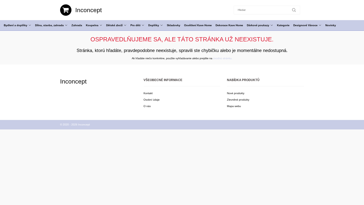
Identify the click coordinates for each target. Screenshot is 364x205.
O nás (147, 106)
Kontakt (148, 93)
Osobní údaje (152, 99)
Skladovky (173, 25)
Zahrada (76, 25)
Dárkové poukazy (258, 25)
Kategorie (283, 25)
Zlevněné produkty (238, 99)
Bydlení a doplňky (15, 25)
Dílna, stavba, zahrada (49, 25)
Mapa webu (234, 106)
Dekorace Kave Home (229, 25)
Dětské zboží (114, 25)
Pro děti (135, 25)
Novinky (330, 25)
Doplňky (153, 25)
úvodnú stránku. (222, 58)
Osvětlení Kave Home (198, 25)
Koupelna (92, 25)
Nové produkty (235, 93)
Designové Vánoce (305, 25)
